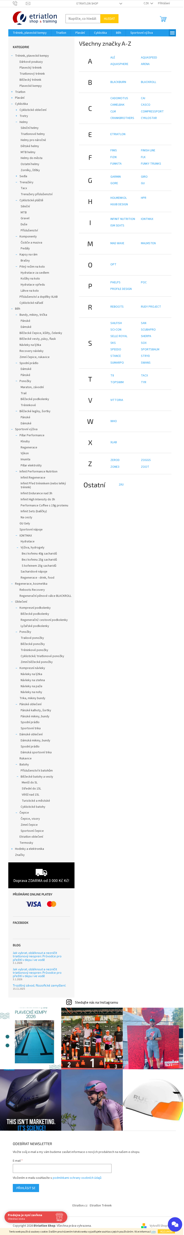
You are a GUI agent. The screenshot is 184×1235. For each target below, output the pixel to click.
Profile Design (121, 289)
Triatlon (20, 92)
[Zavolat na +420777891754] (19, 3)
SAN (143, 323)
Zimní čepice (29, 825)
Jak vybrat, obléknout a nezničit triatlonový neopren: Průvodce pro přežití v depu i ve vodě (37, 956)
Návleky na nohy (31, 692)
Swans (146, 362)
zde (153, 1232)
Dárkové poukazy (31, 62)
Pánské (25, 321)
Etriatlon (117, 134)
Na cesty (26, 517)
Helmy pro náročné (33, 140)
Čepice (24, 812)
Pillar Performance (32, 435)
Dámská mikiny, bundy (35, 740)
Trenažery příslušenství (37, 194)
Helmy (24, 122)
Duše (24, 224)
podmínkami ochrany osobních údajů (77, 1178)
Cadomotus (119, 98)
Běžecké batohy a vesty (37, 776)
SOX (144, 343)
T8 (112, 375)
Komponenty (28, 236)
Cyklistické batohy (33, 807)
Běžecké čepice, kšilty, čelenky (41, 333)
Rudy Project (151, 306)
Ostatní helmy (30, 164)
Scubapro (148, 329)
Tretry (24, 116)
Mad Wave (117, 243)
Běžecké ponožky (33, 644)
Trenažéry (26, 182)
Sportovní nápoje (31, 529)
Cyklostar (149, 118)
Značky (20, 855)
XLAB (113, 442)
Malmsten (148, 243)
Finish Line (148, 150)
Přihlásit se (25, 1188)
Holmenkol (118, 198)
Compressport (152, 111)
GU (143, 183)
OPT (113, 264)
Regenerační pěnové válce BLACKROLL (45, 596)
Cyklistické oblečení (33, 110)
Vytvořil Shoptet (160, 1226)
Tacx (24, 188)
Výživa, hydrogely (32, 547)
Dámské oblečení (31, 734)
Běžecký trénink (30, 80)
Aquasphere (119, 64)
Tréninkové (28, 405)
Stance (115, 356)
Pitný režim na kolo (32, 266)
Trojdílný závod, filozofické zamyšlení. (39, 985)
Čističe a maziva (31, 242)
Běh (17, 309)
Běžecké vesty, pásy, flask (38, 339)
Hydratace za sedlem (35, 273)
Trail (23, 393)
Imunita (25, 459)
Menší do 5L (29, 782)
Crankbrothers (122, 118)
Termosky (26, 843)
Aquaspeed (149, 57)
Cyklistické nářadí (31, 303)
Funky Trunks (151, 163)
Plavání (19, 98)
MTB (24, 212)
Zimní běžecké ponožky (37, 662)
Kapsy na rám (28, 254)
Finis (113, 150)
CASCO (145, 105)
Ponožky (25, 381)
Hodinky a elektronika (29, 849)
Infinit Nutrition (122, 219)
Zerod (115, 460)
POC (144, 282)
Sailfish (116, 323)
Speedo (115, 349)
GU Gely (25, 523)
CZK (146, 3)
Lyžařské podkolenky (35, 626)
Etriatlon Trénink (101, 1205)
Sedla (23, 176)
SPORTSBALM (150, 349)
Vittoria (116, 400)
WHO (113, 421)
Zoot (145, 467)
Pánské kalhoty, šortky (36, 710)
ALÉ (112, 57)
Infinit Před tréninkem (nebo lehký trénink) (43, 485)
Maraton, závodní (32, 387)
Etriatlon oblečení (31, 837)
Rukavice (26, 758)
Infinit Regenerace (33, 477)
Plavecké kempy (31, 86)
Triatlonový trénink (32, 74)
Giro (144, 177)
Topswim (117, 382)
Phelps (115, 282)
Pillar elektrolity (31, 465)
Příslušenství (29, 230)
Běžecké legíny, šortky (35, 411)
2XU (121, 484)
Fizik (113, 157)
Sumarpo (117, 362)
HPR (143, 198)
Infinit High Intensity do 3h (38, 499)
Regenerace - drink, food (37, 577)
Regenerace (29, 447)
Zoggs (146, 460)
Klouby (25, 441)
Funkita (116, 163)
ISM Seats (117, 225)
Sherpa (146, 336)
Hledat (109, 18)
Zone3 (114, 467)
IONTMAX (26, 535)
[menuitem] (29, 32)
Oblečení (21, 602)
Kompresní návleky (32, 668)
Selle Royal (118, 336)
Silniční (25, 206)
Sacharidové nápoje (34, 571)
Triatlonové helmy (33, 134)
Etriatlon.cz (80, 1205)
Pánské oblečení (31, 704)
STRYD (145, 356)
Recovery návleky (32, 351)
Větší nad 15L (30, 794)
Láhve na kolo (30, 291)
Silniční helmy (30, 128)
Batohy (24, 764)
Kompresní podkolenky (35, 608)
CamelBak (117, 105)
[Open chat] (175, 1224)
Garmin (115, 177)
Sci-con (115, 329)
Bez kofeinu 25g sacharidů (39, 559)
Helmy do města (31, 158)
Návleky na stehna (33, 680)
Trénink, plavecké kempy (32, 56)
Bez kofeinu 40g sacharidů (39, 553)
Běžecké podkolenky (35, 399)
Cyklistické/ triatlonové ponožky (42, 656)
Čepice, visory (30, 819)
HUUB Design (119, 204)
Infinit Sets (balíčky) (34, 511)
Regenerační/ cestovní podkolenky (44, 620)
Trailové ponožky (32, 638)
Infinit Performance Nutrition (38, 471)
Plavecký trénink (31, 67)
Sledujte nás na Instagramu (96, 1002)
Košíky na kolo (30, 278)
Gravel (25, 218)
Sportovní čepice (32, 831)
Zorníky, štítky (30, 170)
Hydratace (28, 541)
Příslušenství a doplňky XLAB (39, 297)
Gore (114, 183)
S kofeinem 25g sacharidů (39, 566)
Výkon (25, 453)
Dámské (26, 327)
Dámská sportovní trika (36, 752)
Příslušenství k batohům (37, 770)
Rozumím (166, 1231)
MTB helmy (28, 152)
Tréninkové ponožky (34, 650)
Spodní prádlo (29, 363)
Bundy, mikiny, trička (33, 315)
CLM (113, 111)
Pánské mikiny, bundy (35, 716)
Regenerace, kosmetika (31, 584)
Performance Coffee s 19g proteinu (44, 505)
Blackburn (118, 82)
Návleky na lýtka (30, 345)
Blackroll (148, 82)
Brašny (25, 260)
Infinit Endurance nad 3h (36, 493)
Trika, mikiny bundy (32, 698)
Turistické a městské (36, 801)
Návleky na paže (31, 686)
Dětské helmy (30, 146)
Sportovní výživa (26, 429)
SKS (113, 343)
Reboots (117, 306)
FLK (143, 157)
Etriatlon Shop (87, 4)
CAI (143, 98)
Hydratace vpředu (33, 284)
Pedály (25, 248)
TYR (143, 382)
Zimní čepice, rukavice (35, 357)
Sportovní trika (31, 728)
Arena (145, 64)
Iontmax (147, 219)
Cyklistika (21, 104)
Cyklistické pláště (31, 200)
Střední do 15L (31, 788)
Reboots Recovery (32, 590)
